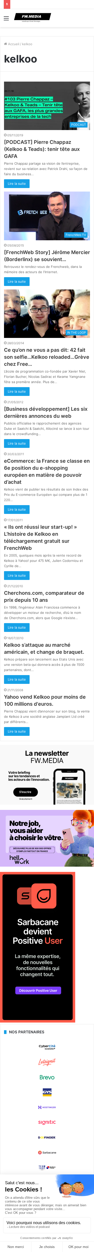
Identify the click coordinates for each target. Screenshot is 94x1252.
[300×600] (37, 1021)
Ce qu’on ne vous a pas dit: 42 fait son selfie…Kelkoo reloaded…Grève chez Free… (46, 357)
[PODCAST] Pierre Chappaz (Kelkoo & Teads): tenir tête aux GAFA (42, 149)
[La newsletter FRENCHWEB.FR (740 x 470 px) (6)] (47, 803)
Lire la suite (17, 184)
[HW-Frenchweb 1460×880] (47, 865)
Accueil (13, 44)
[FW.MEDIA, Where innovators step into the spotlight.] (33, 18)
